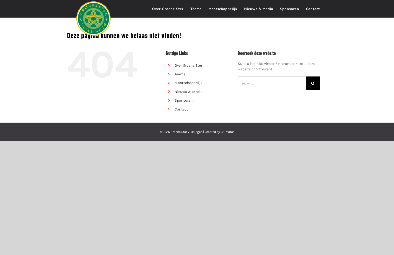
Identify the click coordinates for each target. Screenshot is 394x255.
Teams (180, 74)
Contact (181, 109)
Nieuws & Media (188, 91)
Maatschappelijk (188, 83)
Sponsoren (184, 100)
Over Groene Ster (188, 65)
